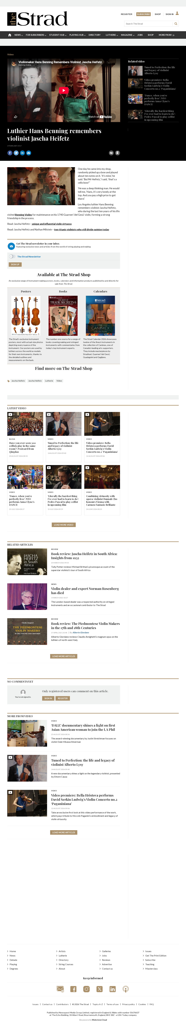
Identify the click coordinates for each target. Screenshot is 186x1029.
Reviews (106, 959)
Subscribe (143, 14)
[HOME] (9, 35)
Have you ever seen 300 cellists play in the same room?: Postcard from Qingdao (22, 447)
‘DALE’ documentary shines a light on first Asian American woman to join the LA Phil (83, 727)
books (57, 280)
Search (176, 23)
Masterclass (151, 968)
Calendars (100, 291)
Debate (13, 959)
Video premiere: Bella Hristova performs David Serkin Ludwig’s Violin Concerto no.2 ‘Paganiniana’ (160, 84)
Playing (13, 964)
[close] (120, 146)
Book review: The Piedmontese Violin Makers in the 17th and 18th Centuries (85, 625)
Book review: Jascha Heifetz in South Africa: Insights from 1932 (84, 555)
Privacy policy (128, 1004)
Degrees (14, 968)
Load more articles (63, 656)
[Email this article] (28, 153)
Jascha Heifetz (18, 380)
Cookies (142, 1004)
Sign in (81, 146)
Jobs (104, 955)
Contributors (62, 1004)
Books (63, 291)
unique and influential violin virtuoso (52, 223)
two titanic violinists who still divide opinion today (81, 229)
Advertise (107, 964)
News (53, 584)
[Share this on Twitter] (16, 153)
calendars (64, 280)
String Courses (66, 964)
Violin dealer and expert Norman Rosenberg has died (85, 590)
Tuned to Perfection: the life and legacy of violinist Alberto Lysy (159, 70)
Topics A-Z (97, 1004)
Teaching (149, 964)
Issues (148, 951)
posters (49, 280)
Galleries (106, 951)
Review (54, 549)
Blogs (12, 439)
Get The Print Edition (155, 955)
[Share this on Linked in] (22, 153)
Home (13, 951)
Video (10, 54)
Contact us (107, 968)
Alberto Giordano (81, 632)
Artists (62, 951)
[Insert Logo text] (37, 24)
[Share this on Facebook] (9, 153)
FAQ (152, 1004)
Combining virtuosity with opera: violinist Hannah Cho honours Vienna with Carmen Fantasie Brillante (101, 500)
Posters (26, 291)
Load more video (63, 525)
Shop (158, 14)
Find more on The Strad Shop (63, 368)
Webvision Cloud (99, 1020)
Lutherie (49, 380)
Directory (63, 959)
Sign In (170, 14)
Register (126, 14)
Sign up (15, 264)
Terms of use (112, 1004)
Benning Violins (23, 214)
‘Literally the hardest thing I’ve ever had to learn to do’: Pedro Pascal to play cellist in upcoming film (159, 115)
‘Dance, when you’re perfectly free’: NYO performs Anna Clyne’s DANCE (157, 100)
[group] (165, 35)
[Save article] (117, 153)
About (62, 968)
